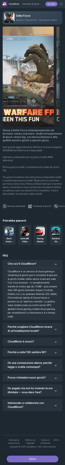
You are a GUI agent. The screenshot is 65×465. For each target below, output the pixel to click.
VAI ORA (51, 4)
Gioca (32, 458)
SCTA (56, 440)
